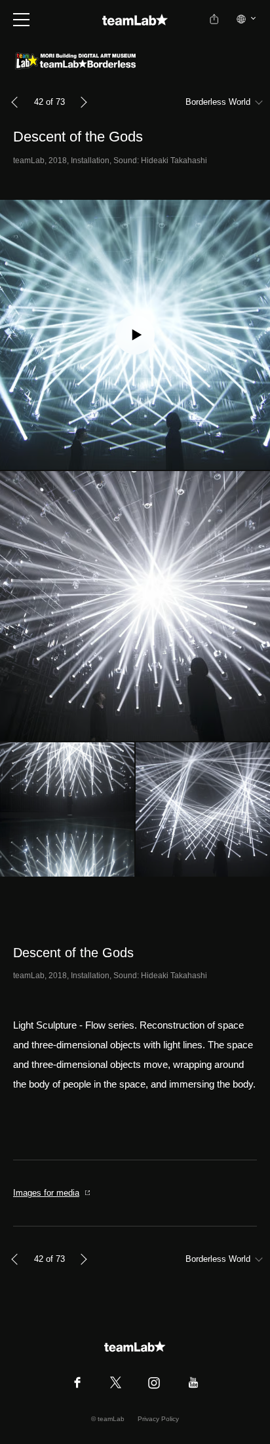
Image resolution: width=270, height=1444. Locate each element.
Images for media (46, 1193)
